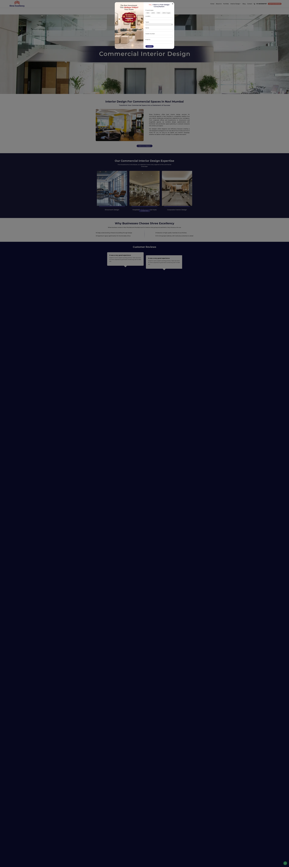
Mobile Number (150, 33)
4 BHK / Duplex (166, 13)
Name (147, 28)
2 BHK (153, 13)
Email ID (147, 39)
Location (147, 16)
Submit (149, 46)
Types (147, 22)
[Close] (172, 3)
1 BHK (147, 13)
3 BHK (158, 13)
